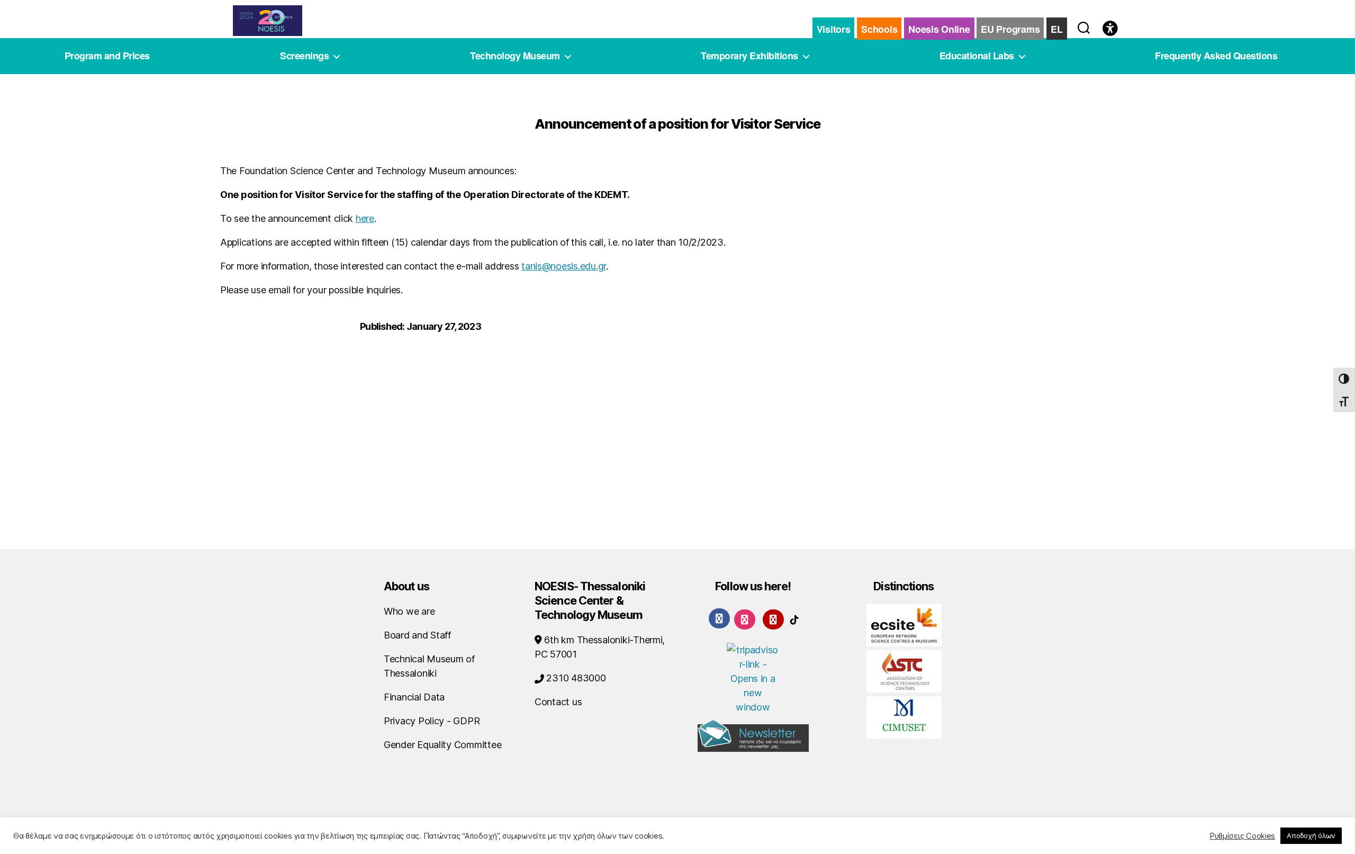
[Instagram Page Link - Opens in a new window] (744, 618)
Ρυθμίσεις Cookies (1242, 836)
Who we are (409, 611)
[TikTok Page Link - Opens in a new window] (794, 618)
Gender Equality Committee (442, 744)
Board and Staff (417, 635)
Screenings (304, 56)
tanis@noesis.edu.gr (563, 266)
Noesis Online (939, 29)
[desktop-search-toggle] (1083, 25)
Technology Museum (515, 56)
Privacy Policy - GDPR (432, 720)
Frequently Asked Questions (1216, 56)
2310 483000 (575, 678)
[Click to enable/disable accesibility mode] (1110, 29)
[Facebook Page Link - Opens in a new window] (719, 618)
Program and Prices (107, 56)
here (365, 218)
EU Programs (1010, 29)
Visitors (834, 29)
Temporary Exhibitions (749, 56)
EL (1056, 29)
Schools (879, 29)
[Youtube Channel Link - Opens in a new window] (773, 618)
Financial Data (414, 697)
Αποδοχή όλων (1311, 835)
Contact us (558, 701)
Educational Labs (977, 56)
